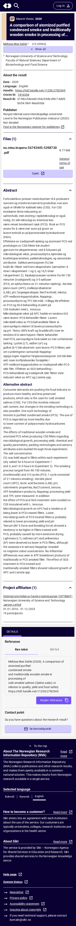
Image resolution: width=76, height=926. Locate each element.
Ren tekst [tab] (21, 649)
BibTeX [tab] (54, 649)
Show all (40, 49)
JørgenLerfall (12, 604)
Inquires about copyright (25, 909)
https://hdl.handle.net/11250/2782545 (40, 90)
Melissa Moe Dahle (15, 44)
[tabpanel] (38, 675)
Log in (61, 5)
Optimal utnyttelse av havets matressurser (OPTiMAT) (37, 596)
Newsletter (17, 892)
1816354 (23, 94)
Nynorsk (24, 796)
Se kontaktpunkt (40, 728)
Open (35, 173)
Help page (10, 874)
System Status (12, 882)
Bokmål (9, 796)
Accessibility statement (24, 903)
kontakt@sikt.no (20, 919)
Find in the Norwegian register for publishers (31, 126)
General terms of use (64, 162)
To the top (40, 746)
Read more (63, 753)
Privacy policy (18, 897)
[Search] (16, 6)
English (39, 796)
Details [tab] (12, 631)
